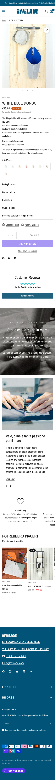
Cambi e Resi (8, 207)
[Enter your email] (50, 723)
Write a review (27, 295)
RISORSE (8, 697)
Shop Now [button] (10, 479)
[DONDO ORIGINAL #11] (26, 166)
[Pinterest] (10, 258)
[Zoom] (46, 30)
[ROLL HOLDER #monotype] (40, 564)
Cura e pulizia (8, 192)
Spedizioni (7, 200)
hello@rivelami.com (13, 663)
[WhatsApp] (15, 258)
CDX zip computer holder (12, 585)
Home (4, 20)
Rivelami (32, 583)
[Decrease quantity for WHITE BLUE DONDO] (4, 235)
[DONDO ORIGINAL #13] (40, 166)
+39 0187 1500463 (16, 656)
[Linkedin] (33, 671)
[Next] (32, 90)
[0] (51, 11)
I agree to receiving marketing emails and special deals (25, 730)
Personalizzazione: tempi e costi (17, 215)
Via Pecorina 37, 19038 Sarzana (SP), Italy (25, 649)
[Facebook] (4, 258)
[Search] (46, 11)
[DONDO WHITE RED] (19, 166)
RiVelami (6, 582)
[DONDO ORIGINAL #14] (47, 166)
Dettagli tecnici (9, 184)
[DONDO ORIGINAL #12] (33, 166)
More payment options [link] (27, 251)
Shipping (13, 112)
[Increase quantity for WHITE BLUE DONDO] (12, 235)
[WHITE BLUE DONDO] (5, 166)
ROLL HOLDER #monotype (39, 586)
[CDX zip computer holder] (14, 563)
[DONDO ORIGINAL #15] (5, 173)
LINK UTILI (9, 687)
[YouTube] (19, 672)
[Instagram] (12, 671)
